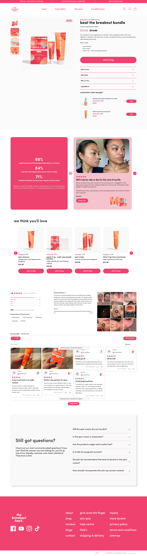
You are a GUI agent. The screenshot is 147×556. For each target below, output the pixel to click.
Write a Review (130, 339)
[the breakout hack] (15, 9)
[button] (90, 20)
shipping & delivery (92, 535)
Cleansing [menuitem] (15, 321)
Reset (85, 399)
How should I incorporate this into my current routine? (98, 471)
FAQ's (83, 530)
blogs (69, 530)
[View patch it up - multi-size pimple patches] (70, 373)
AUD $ (97, 553)
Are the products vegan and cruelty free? (92, 444)
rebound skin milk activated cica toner (105, 98)
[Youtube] (21, 528)
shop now (82, 201)
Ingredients (85, 86)
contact (70, 535)
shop (44, 9)
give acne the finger (92, 513)
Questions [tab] (25, 334)
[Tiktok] (37, 528)
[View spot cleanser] (101, 351)
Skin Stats (84, 75)
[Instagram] (29, 528)
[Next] (72, 44)
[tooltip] (65, 293)
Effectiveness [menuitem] (16, 317)
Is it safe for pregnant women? (87, 452)
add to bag (108, 60)
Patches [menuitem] (23, 321)
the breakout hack (119, 553)
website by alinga (132, 553)
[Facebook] (13, 528)
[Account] (124, 9)
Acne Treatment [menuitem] (27, 317)
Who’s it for (85, 81)
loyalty (114, 513)
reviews (70, 524)
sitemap (115, 535)
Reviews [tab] (15, 334)
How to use (85, 69)
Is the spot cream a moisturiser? (88, 437)
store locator (118, 518)
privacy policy (118, 524)
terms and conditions (123, 530)
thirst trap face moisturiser (101, 111)
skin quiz (78, 9)
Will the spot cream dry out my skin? (90, 429)
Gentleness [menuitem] (39, 317)
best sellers (60, 9)
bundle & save (98, 9)
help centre (87, 524)
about (69, 513)
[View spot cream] (38, 373)
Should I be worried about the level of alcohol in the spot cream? (100, 461)
